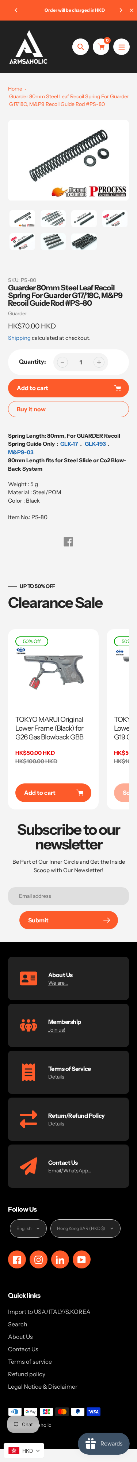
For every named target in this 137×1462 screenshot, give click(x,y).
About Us (20, 1336)
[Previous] (16, 10)
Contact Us (23, 1349)
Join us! (56, 1029)
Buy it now (31, 409)
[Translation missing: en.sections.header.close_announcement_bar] (131, 10)
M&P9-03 (21, 452)
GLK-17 (69, 443)
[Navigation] (121, 46)
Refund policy (26, 1374)
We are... (58, 983)
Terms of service (30, 1361)
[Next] (120, 10)
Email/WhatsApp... (69, 1170)
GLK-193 (95, 443)
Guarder (17, 313)
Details (56, 1076)
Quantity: (32, 361)
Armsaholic (38, 1425)
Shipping (19, 337)
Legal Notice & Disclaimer (42, 1386)
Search (17, 1324)
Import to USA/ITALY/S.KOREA (49, 1311)
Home (15, 88)
